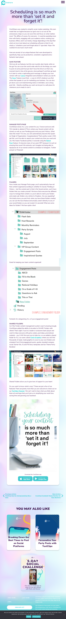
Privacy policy (36, 616)
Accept (29, 616)
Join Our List (19, 607)
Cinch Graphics (36, 338)
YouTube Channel (18, 391)
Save (14, 78)
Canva (23, 76)
